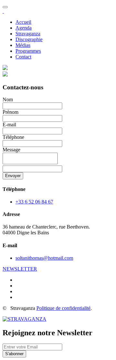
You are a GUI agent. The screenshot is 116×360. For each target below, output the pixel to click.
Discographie (29, 39)
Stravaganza (27, 33)
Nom (8, 99)
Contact (23, 56)
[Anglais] (5, 68)
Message (11, 149)
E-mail (9, 124)
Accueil (23, 22)
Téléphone (13, 137)
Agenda (23, 28)
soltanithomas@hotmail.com (44, 258)
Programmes (28, 51)
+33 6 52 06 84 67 (34, 201)
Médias (22, 45)
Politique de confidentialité (63, 308)
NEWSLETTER (20, 269)
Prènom (10, 112)
